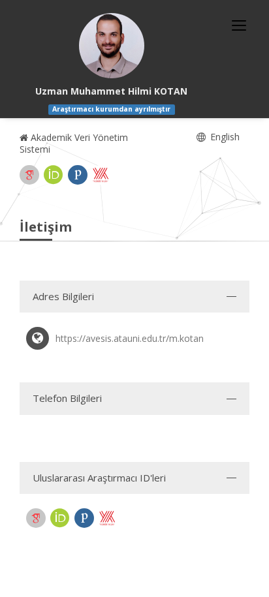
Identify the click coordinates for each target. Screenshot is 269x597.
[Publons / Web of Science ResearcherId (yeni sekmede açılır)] (77, 175)
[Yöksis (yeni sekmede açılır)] (100, 175)
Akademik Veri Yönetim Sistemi (74, 143)
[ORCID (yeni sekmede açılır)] (53, 175)
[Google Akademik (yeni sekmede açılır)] (29, 175)
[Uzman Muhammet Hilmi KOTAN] (112, 45)
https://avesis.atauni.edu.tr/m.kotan (129, 338)
